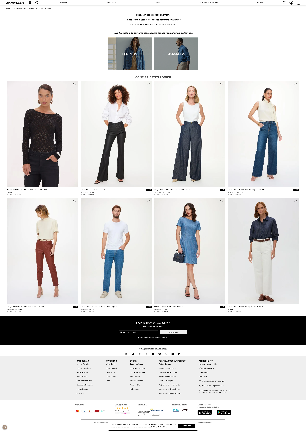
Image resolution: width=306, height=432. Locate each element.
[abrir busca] (37, 2)
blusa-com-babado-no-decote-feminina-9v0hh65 (32, 8)
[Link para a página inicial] (8, 9)
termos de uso (162, 337)
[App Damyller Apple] (204, 412)
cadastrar (173, 332)
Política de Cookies (158, 427)
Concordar (187, 425)
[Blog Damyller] (179, 354)
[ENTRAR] (291, 2)
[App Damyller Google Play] (224, 412)
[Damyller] (15, 3)
